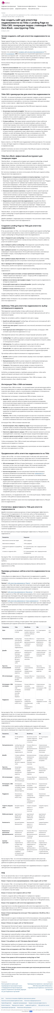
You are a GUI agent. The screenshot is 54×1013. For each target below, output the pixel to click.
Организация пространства (8, 1007)
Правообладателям (6, 1003)
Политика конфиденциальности (32, 1000)
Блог (2, 998)
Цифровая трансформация (8, 6)
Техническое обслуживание (24, 1007)
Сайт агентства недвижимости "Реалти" (19, 583)
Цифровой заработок (21, 8)
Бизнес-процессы (42, 6)
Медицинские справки (7, 8)
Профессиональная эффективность (26, 6)
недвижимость (39, 473)
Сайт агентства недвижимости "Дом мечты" (20, 592)
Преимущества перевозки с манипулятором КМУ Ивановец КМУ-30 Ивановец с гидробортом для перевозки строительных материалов (40, 985)
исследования (10, 54)
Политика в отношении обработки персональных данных (20, 998)
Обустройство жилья (33, 8)
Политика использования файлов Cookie (11, 1000)
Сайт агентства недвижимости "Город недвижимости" (23, 601)
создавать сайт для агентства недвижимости (31, 52)
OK (31, 1011)
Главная (3, 13)
